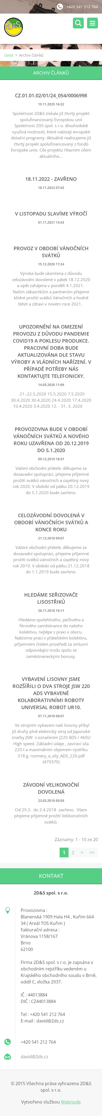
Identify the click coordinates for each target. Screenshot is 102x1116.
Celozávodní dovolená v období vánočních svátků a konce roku (51, 522)
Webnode (71, 1102)
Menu (92, 23)
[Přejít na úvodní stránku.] (53, 29)
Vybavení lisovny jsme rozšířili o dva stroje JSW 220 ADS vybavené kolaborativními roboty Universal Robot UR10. (51, 693)
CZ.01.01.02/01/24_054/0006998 (51, 95)
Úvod (8, 55)
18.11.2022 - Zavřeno (51, 179)
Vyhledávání (78, 23)
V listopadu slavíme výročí (51, 213)
